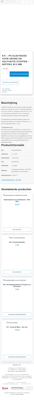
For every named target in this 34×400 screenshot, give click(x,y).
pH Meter (9, 90)
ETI (6, 92)
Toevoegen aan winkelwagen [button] (17, 314)
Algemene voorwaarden (10, 383)
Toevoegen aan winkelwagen (19, 74)
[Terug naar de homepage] (8, 2)
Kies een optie (17, 229)
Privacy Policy (26, 383)
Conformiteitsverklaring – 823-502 (11, 180)
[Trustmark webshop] (17, 388)
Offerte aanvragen (10, 82)
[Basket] (30, 2)
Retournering (21, 382)
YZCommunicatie (19, 394)
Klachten (11, 382)
